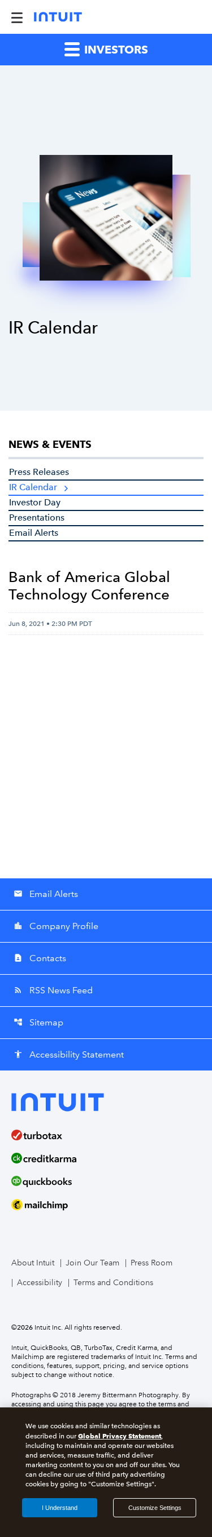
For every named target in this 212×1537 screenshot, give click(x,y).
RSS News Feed (53, 990)
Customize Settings (154, 1507)
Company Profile (56, 926)
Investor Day (34, 502)
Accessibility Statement (69, 1054)
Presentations (36, 517)
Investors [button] (114, 49)
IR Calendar (33, 487)
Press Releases (39, 472)
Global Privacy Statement (119, 1436)
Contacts (40, 958)
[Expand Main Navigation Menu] (17, 17)
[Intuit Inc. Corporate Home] (58, 17)
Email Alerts (33, 532)
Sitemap (38, 1022)
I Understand (59, 1507)
